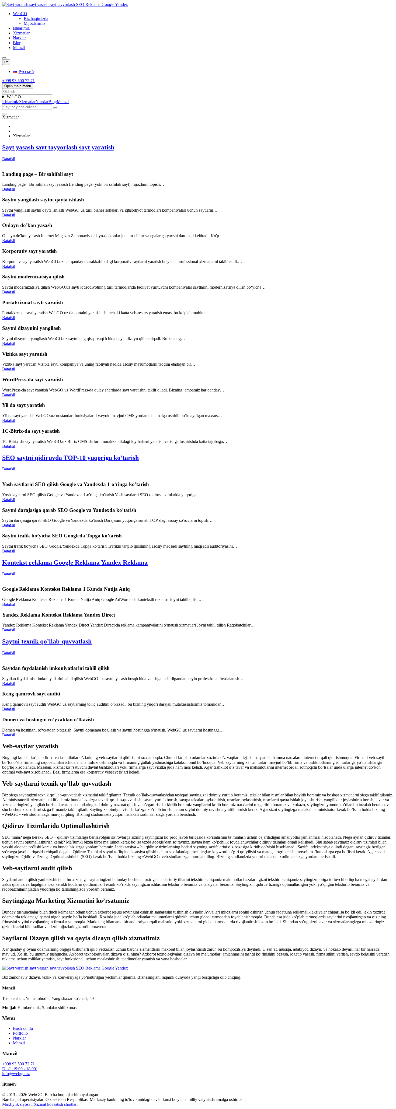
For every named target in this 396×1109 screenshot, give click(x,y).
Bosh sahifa (23, 1028)
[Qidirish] (4, 58)
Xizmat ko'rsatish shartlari (56, 1104)
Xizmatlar (21, 33)
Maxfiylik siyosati (17, 1104)
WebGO (20, 13)
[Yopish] (4, 113)
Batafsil (8, 189)
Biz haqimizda (36, 18)
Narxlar (19, 38)
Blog (17, 42)
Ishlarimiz (21, 28)
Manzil (19, 47)
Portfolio (20, 1033)
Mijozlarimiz (34, 23)
